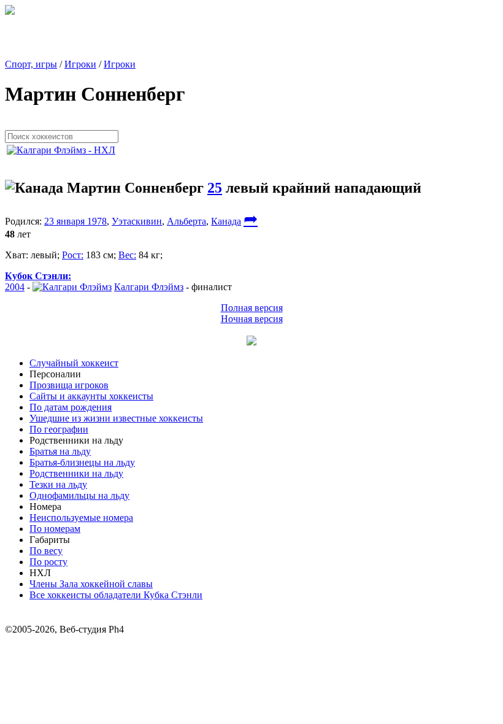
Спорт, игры (31, 64)
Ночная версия (252, 319)
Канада (226, 221)
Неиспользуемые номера (81, 517)
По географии (58, 429)
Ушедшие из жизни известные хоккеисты (116, 418)
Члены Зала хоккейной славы (91, 584)
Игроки (80, 64)
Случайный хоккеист (73, 363)
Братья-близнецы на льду (82, 462)
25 (214, 188)
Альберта (186, 221)
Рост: (72, 255)
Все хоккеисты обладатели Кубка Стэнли (115, 595)
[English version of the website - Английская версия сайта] (10, 11)
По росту (48, 561)
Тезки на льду (58, 484)
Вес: (127, 255)
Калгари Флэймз (148, 287)
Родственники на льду (76, 473)
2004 (15, 287)
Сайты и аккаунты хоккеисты (91, 396)
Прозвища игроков (69, 385)
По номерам (54, 528)
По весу (46, 550)
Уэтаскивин (137, 221)
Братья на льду (60, 451)
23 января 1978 (75, 221)
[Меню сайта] (251, 342)
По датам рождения (70, 407)
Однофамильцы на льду (79, 495)
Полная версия (252, 307)
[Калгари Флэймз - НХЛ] (65, 150)
